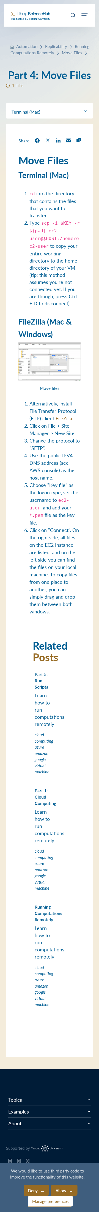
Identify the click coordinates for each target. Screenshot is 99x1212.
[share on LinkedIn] (58, 140)
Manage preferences (50, 1201)
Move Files (72, 52)
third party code (65, 1171)
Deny (33, 1190)
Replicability (56, 46)
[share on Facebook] (37, 140)
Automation (26, 46)
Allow (61, 1190)
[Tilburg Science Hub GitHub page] (10, 1162)
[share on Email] (68, 140)
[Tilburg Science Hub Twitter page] (19, 1162)
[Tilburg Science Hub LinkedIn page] (27, 1162)
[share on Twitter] (48, 140)
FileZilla (64, 418)
